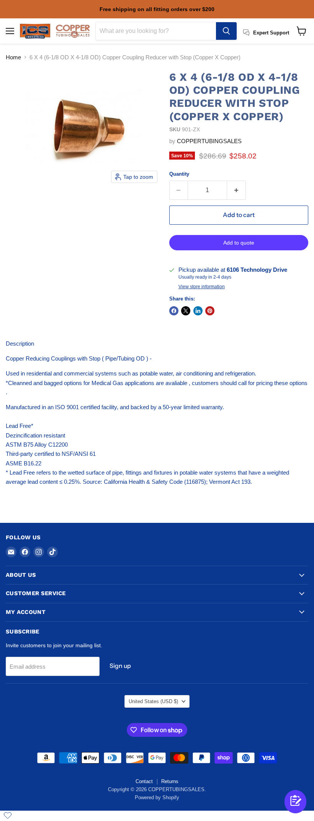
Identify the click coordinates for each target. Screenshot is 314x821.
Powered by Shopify (157, 797)
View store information (201, 286)
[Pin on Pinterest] (209, 310)
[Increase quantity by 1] (236, 190)
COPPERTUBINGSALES (209, 141)
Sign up (120, 665)
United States (153, 701)
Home (13, 57)
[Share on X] (185, 310)
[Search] (226, 31)
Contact (144, 781)
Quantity (179, 174)
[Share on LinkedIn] (198, 310)
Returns (169, 781)
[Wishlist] (7, 815)
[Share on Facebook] (173, 310)
